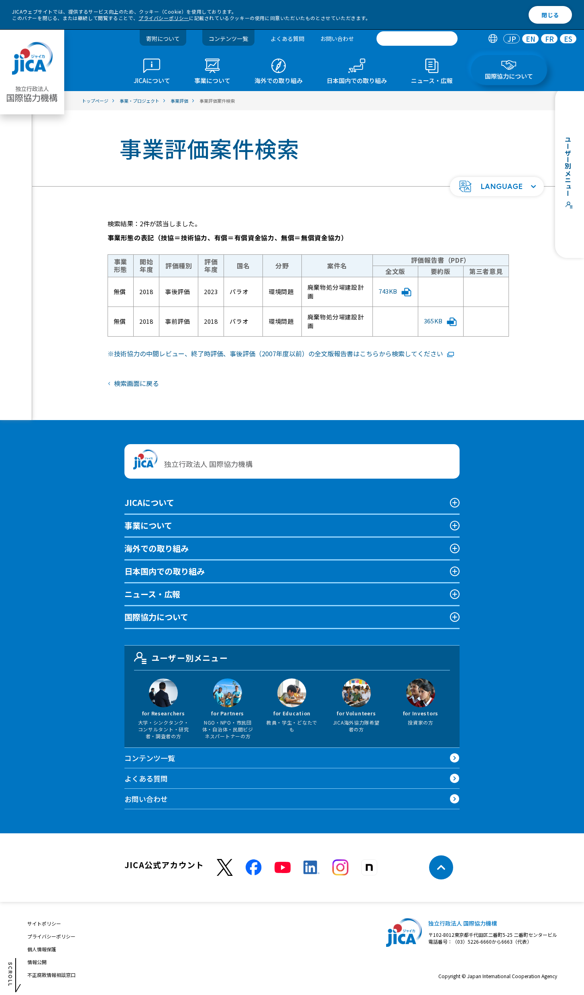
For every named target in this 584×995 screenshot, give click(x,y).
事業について (148, 525)
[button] (497, 186)
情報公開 (37, 961)
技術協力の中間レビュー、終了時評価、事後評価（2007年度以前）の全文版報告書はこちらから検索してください (278, 353)
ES (568, 38)
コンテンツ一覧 (228, 39)
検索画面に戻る (136, 383)
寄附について (163, 39)
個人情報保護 (41, 949)
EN (530, 38)
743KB (387, 291)
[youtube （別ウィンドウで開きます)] (283, 867)
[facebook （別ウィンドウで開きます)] (254, 867)
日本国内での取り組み (164, 571)
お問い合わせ (337, 39)
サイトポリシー (44, 923)
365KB (433, 321)
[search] (417, 38)
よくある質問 (287, 39)
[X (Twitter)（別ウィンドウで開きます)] (225, 867)
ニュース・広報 (152, 594)
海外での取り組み (156, 548)
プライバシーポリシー (163, 17)
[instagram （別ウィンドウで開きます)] (340, 867)
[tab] (492, 38)
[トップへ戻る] (441, 867)
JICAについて (149, 502)
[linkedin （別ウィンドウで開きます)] (311, 867)
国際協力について (156, 617)
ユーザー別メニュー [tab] (189, 658)
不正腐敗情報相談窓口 (51, 974)
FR (549, 38)
